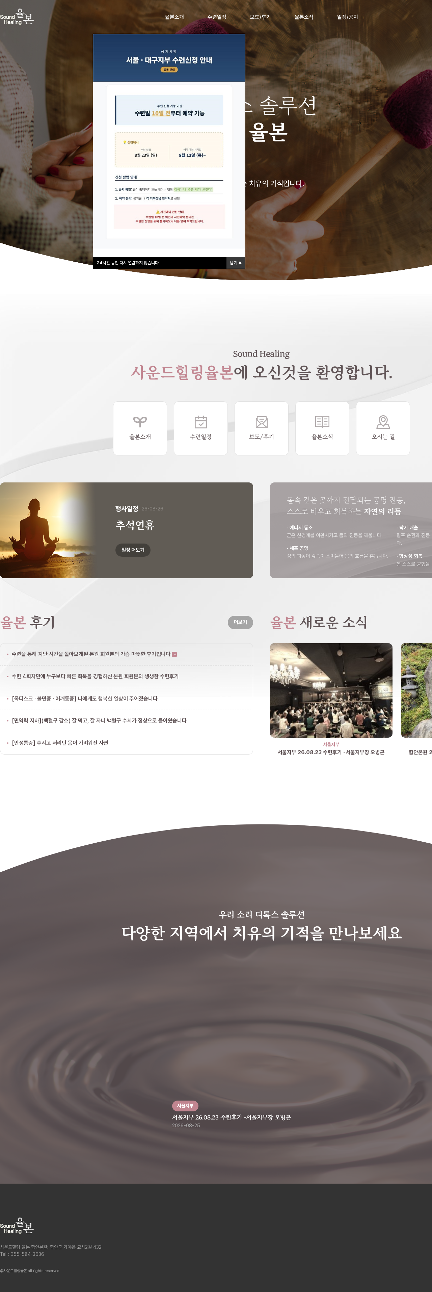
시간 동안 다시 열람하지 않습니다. (128, 262)
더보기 (240, 622)
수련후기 (407, 1216)
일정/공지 (347, 17)
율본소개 (174, 17)
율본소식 (304, 17)
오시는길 (407, 1248)
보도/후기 (260, 17)
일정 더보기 (133, 550)
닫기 (234, 262)
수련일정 (217, 17)
